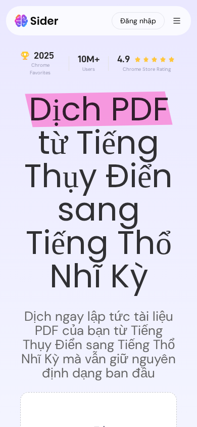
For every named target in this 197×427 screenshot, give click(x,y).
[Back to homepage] (36, 21)
